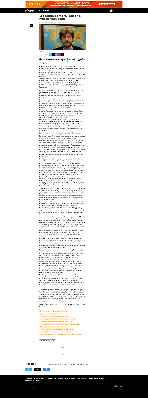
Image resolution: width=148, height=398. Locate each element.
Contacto (60, 378)
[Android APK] (118, 386)
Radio (86, 364)
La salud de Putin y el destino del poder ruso (53, 311)
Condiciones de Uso (39, 378)
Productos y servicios (51, 378)
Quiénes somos (28, 378)
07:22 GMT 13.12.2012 (44, 22)
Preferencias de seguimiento (32, 380)
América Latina (48, 364)
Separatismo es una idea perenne (50, 314)
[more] (31, 25)
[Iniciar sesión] (114, 10)
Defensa (73, 364)
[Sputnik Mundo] (33, 12)
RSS (106, 378)
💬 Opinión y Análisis (44, 340)
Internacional (58, 364)
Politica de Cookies (81, 378)
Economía (67, 364)
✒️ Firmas (53, 340)
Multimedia (80, 364)
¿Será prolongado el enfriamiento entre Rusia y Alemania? (58, 319)
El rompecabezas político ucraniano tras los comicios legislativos (60, 324)
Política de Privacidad (70, 378)
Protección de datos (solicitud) (95, 378)
